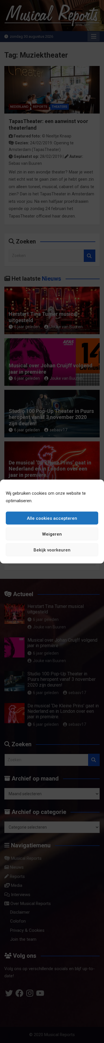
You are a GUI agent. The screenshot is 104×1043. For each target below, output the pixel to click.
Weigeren (52, 533)
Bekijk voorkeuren (52, 549)
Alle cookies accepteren (52, 518)
